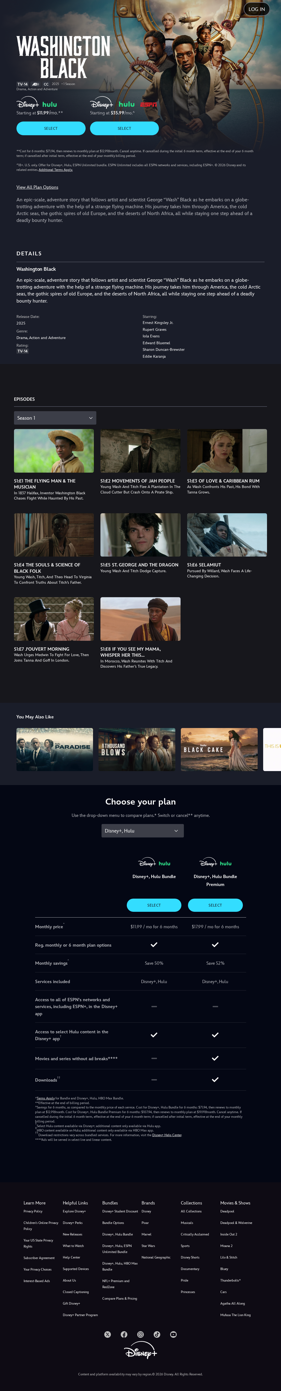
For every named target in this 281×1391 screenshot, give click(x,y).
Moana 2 (226, 1246)
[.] (107, 1334)
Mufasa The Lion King (235, 1315)
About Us (69, 1280)
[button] (81, 1203)
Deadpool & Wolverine (236, 1223)
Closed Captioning (76, 1292)
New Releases (72, 1234)
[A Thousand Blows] (137, 749)
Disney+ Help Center (166, 1135)
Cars (223, 1292)
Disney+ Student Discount (120, 1211)
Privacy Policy (33, 1211)
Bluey (224, 1269)
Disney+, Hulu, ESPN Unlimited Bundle (117, 1249)
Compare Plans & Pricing (119, 1298)
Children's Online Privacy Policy (41, 1226)
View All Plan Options (37, 187)
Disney (146, 1211)
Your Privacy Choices (38, 1269)
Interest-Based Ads (37, 1281)
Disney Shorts (190, 1257)
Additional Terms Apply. (56, 170)
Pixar (145, 1223)
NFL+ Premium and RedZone (116, 1284)
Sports (185, 1246)
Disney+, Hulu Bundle (117, 1234)
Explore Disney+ (74, 1211)
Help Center (71, 1257)
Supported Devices (76, 1269)
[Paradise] (54, 749)
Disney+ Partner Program (80, 1315)
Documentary (190, 1269)
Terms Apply (46, 1098)
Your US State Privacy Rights (38, 1243)
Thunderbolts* (230, 1280)
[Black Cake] (219, 749)
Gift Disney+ (71, 1303)
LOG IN (257, 9)
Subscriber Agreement (39, 1258)
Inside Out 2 (228, 1234)
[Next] (271, 749)
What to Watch (73, 1246)
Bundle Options (113, 1223)
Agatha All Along (232, 1303)
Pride (184, 1280)
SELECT (51, 128)
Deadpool (227, 1211)
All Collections (191, 1211)
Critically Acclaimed (195, 1234)
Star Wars (148, 1246)
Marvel (146, 1234)
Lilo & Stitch (228, 1257)
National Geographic (156, 1257)
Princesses (188, 1292)
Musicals (187, 1223)
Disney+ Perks (73, 1223)
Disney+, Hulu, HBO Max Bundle (120, 1266)
